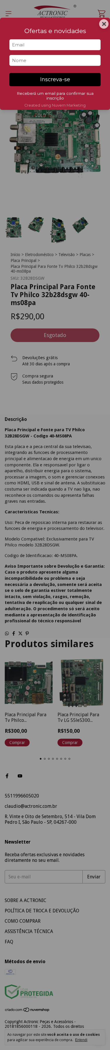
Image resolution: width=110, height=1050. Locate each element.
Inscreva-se (55, 79)
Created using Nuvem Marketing (55, 105)
